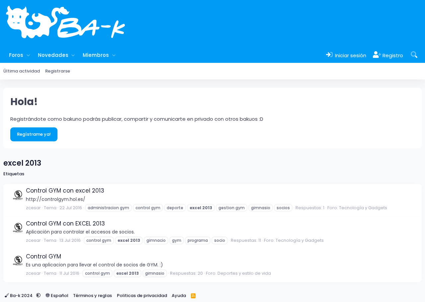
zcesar (33, 208)
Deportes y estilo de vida (244, 273)
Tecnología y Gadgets (363, 208)
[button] (28, 55)
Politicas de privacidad (142, 295)
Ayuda (179, 295)
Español (59, 295)
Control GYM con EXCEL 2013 (65, 223)
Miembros (96, 55)
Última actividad (21, 71)
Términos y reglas (92, 295)
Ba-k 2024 (21, 295)
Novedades (53, 55)
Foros (16, 55)
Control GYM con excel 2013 (65, 191)
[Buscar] (414, 55)
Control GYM (43, 256)
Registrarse (57, 71)
